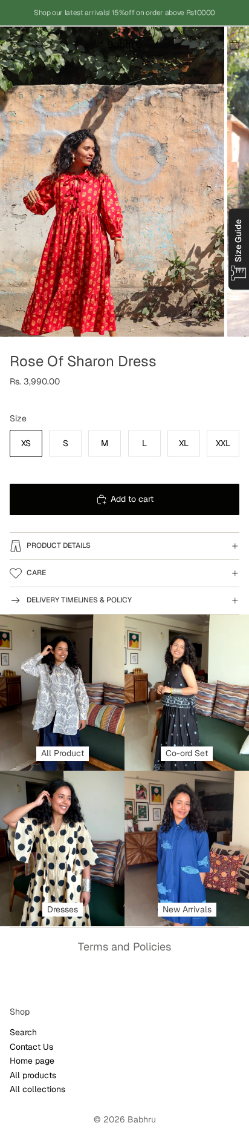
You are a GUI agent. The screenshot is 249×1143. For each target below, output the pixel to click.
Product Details (59, 545)
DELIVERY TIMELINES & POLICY (79, 600)
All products (33, 1074)
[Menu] (14, 45)
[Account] (208, 44)
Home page (32, 1060)
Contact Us (31, 1046)
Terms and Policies (124, 947)
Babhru (142, 1119)
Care (36, 573)
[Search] (40, 44)
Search (23, 1032)
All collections (37, 1088)
